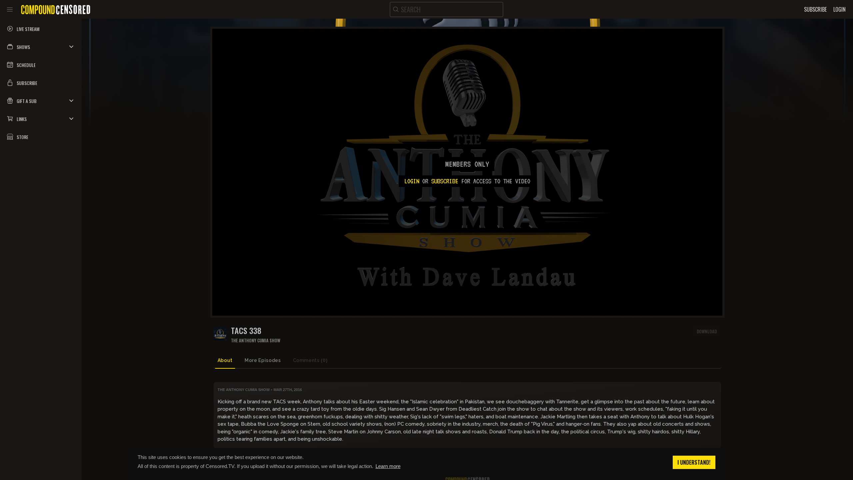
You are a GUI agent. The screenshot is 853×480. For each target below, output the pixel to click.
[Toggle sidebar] (10, 9)
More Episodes (263, 360)
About (225, 360)
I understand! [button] (693, 462)
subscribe (444, 181)
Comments (310, 360)
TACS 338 (246, 330)
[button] (40, 46)
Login (411, 181)
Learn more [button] (388, 466)
